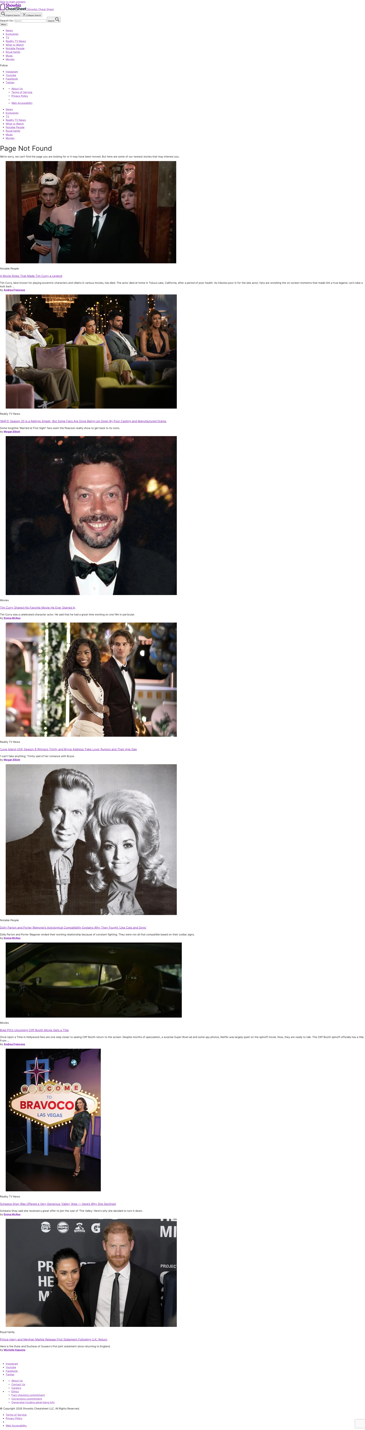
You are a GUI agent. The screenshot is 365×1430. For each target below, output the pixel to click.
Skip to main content (13, 1)
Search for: (7, 20)
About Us (17, 88)
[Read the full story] (91, 262)
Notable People (15, 48)
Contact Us (18, 1384)
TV (7, 37)
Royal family (13, 51)
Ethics (15, 1391)
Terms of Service (21, 92)
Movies (10, 59)
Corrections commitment (26, 1398)
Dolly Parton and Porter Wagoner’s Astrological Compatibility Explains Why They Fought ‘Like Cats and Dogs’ (73, 927)
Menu (3, 24)
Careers (16, 1387)
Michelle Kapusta (14, 1349)
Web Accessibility (22, 103)
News (9, 30)
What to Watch (15, 44)
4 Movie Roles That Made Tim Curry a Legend (31, 276)
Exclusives (12, 34)
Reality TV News (16, 41)
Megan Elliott (12, 431)
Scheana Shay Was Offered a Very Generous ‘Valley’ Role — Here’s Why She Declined (58, 1204)
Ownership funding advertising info (33, 1402)
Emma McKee (12, 618)
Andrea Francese (14, 289)
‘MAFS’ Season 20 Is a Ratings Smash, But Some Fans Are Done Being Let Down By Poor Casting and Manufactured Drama (83, 421)
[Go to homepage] (13, 1357)
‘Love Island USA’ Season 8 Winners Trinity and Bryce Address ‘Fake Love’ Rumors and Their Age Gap (68, 749)
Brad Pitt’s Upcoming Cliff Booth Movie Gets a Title (34, 1030)
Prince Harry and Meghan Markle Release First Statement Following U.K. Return (53, 1339)
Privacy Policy (19, 95)
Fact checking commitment (28, 1395)
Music (9, 55)
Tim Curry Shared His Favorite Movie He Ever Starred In (37, 607)
